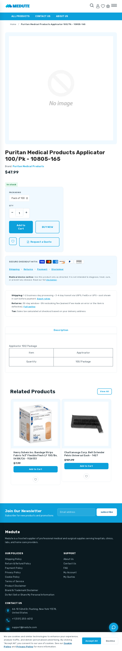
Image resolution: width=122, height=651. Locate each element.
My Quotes (69, 577)
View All (104, 391)
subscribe (107, 512)
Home (13, 24)
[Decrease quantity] (12, 211)
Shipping (14, 269)
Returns (28, 269)
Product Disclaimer (15, 586)
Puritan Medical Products (28, 166)
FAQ (66, 568)
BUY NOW (47, 227)
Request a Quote (41, 241)
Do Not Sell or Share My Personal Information (29, 594)
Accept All (91, 641)
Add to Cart (35, 469)
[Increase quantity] (26, 211)
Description (61, 330)
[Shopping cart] (108, 6)
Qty (11, 205)
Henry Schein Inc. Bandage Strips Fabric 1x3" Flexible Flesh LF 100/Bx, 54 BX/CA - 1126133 (36, 455)
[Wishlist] (103, 6)
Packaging (15, 192)
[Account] (98, 6)
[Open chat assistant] (113, 627)
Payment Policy (14, 568)
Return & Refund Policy (18, 563)
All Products (20, 16)
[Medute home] (17, 6)
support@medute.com (24, 627)
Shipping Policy (13, 559)
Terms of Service (14, 581)
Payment (42, 269)
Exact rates (43, 299)
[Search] (92, 5)
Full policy (30, 306)
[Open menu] (114, 5)
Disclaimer (57, 269)
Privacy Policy (13, 572)
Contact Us (42, 16)
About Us (62, 16)
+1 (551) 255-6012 (22, 618)
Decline (110, 641)
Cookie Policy (12, 577)
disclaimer (51, 280)
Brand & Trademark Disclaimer (21, 590)
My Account (70, 572)
